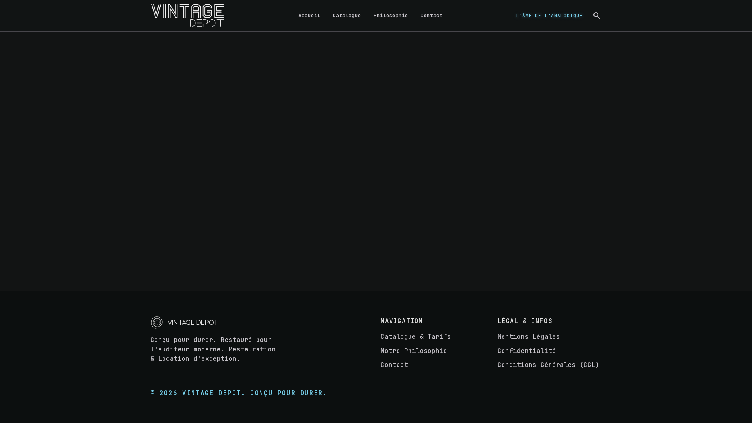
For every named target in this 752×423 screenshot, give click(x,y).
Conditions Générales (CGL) (548, 365)
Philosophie (391, 15)
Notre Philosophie (414, 351)
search (597, 15)
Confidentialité (526, 351)
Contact (432, 15)
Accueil (309, 15)
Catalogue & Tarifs (416, 337)
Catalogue (347, 15)
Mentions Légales (528, 337)
